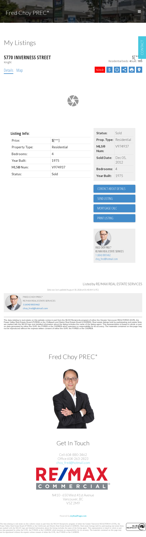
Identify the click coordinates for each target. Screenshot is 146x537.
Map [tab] (19, 70)
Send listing (105, 198)
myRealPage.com (78, 516)
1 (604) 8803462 (103, 255)
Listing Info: (20, 133)
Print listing (105, 218)
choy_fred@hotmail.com (106, 259)
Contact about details (111, 188)
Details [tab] (8, 70)
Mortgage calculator (116, 208)
